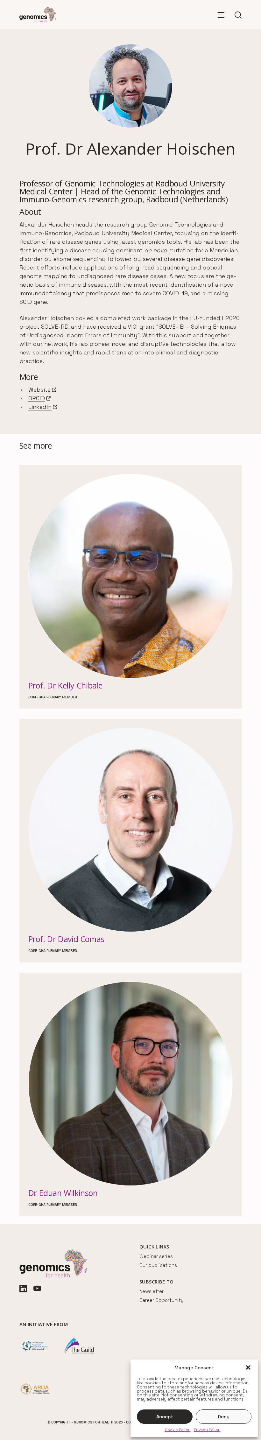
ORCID (39, 398)
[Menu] (220, 14)
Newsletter (151, 1291)
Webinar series (156, 1256)
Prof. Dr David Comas (66, 938)
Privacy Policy (207, 1429)
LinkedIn (42, 407)
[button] (248, 1367)
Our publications (158, 1265)
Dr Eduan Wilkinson (63, 1192)
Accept (164, 1417)
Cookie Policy (178, 1429)
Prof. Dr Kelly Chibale (65, 685)
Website (42, 390)
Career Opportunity (161, 1300)
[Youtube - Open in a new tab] (37, 1289)
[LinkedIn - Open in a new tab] (23, 1289)
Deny (223, 1417)
